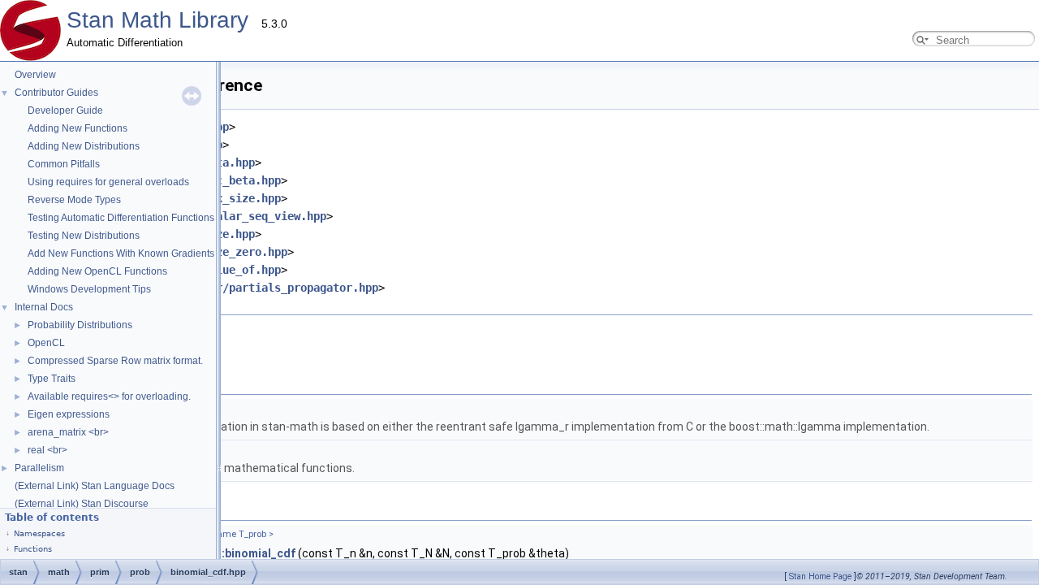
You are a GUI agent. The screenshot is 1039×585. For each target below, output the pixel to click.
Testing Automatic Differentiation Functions (121, 217)
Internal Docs (44, 307)
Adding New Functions (77, 128)
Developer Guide (65, 110)
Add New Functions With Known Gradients (121, 253)
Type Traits (51, 378)
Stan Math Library (157, 19)
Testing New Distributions (84, 235)
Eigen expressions (69, 414)
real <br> (47, 450)
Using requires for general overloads (108, 182)
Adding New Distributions (84, 146)
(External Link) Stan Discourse (82, 503)
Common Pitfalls (64, 164)
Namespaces (39, 533)
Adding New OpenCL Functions (97, 271)
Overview (35, 74)
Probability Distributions (80, 325)
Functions (33, 548)
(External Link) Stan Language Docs (95, 486)
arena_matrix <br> (68, 432)
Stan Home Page (820, 576)
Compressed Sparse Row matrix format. (115, 360)
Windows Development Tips (89, 289)
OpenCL (46, 343)
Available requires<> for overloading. (109, 396)
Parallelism (39, 468)
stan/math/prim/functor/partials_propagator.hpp (229, 287)
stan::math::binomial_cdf (227, 553)
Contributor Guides (56, 92)
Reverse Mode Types (74, 200)
